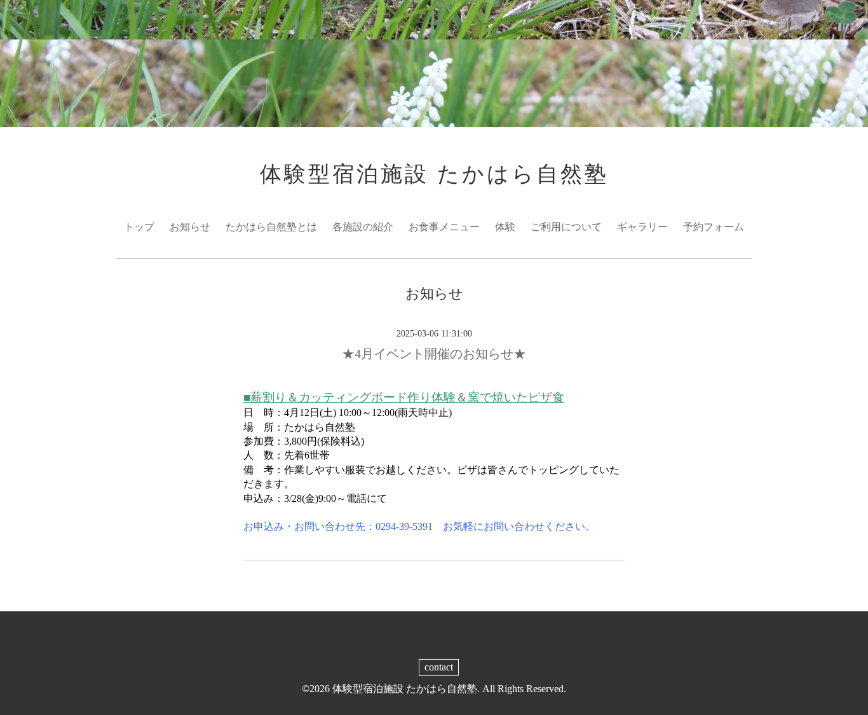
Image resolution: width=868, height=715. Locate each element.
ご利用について (566, 226)
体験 (505, 226)
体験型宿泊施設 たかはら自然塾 (434, 174)
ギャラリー (642, 226)
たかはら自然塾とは (271, 226)
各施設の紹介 (362, 226)
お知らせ (190, 226)
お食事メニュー (444, 226)
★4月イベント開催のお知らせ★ (434, 354)
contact (438, 667)
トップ (139, 226)
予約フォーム (713, 226)
